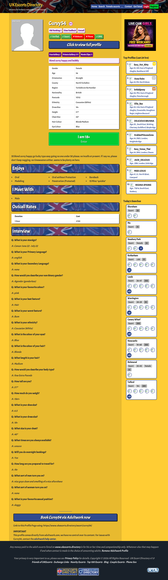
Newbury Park (134, 239)
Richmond (132, 362)
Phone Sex (131, 562)
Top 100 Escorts (94, 562)
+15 (129, 396)
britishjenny (139, 89)
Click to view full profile (84, 44)
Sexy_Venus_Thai (142, 149)
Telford (131, 381)
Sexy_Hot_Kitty (141, 64)
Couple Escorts (117, 562)
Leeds (130, 276)
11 (86, 54)
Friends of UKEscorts (42, 562)
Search (102, 6)
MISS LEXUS (140, 170)
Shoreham (132, 206)
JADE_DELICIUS (142, 160)
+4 (129, 312)
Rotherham (133, 255)
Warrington (133, 298)
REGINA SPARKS (143, 184)
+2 (129, 270)
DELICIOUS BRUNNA (144, 120)
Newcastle (132, 340)
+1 (141, 248)
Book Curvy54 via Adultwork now (65, 517)
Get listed (137, 6)
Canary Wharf (134, 319)
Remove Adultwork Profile (115, 550)
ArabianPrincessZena (144, 135)
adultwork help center (45, 539)
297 (71, 54)
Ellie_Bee (138, 103)
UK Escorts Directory (25, 5)
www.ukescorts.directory (68, 547)
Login (146, 6)
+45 (129, 291)
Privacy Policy (72, 558)
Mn (129, 222)
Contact (128, 6)
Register (154, 6)
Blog (106, 562)
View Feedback (70, 30)
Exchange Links (61, 562)
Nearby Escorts (77, 562)
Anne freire (139, 78)
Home (94, 6)
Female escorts (113, 6)
